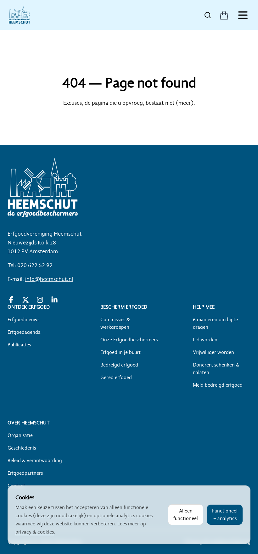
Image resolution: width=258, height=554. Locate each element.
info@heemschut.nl (49, 279)
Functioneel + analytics (225, 514)
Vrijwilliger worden (213, 352)
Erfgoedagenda (24, 332)
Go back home (129, 121)
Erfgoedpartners (25, 473)
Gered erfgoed (116, 377)
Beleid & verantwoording (35, 460)
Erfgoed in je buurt (120, 352)
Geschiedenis (22, 448)
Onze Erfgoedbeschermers (129, 340)
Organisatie (20, 435)
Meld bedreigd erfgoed (218, 385)
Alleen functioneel (185, 514)
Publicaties (19, 345)
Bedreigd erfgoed (119, 365)
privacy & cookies (34, 532)
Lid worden (205, 340)
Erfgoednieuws (23, 319)
